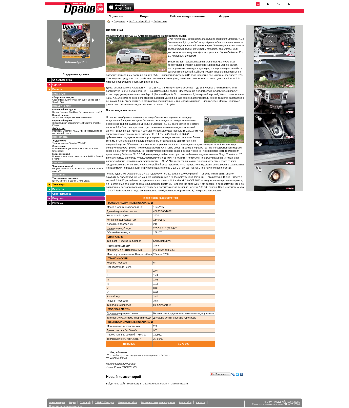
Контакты (200, 402)
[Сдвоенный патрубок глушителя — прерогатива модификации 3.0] (274, 87)
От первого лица (62, 80)
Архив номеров (57, 402)
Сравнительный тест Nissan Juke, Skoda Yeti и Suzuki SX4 (76, 99)
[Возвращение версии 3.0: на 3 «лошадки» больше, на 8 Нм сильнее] (274, 56)
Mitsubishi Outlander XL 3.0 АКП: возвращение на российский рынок (77, 130)
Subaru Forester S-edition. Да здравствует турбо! (77, 110)
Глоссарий (85, 402)
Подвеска (112, 313)
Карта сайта (185, 402)
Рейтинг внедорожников (187, 16)
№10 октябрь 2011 (139, 21)
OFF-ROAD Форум (104, 402)
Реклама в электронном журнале (158, 402)
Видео (144, 16)
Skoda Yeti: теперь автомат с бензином (72, 116)
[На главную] (258, 5)
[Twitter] (237, 374)
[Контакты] (289, 5)
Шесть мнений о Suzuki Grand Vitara (70, 179)
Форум (224, 16)
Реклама (57, 203)
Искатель (58, 189)
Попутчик (58, 198)
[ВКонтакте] (242, 374)
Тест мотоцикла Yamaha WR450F (69, 141)
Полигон (57, 89)
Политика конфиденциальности (65, 406)
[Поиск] (279, 5)
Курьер (56, 84)
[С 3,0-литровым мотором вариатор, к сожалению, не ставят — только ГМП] (274, 138)
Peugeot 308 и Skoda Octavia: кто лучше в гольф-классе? (77, 168)
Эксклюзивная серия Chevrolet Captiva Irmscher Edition (76, 123)
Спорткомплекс (61, 193)
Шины (110, 228)
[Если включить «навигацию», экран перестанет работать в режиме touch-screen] (274, 113)
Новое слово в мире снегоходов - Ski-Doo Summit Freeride (77, 156)
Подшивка (116, 16)
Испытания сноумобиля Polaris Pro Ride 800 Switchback (75, 148)
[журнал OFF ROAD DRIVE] (83, 14)
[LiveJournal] (233, 374)
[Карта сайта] (268, 5)
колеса (166, 167)
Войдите (111, 383)
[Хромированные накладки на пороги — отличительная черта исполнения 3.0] (274, 164)
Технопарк (58, 184)
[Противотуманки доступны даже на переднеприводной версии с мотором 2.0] (274, 189)
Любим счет (160, 21)
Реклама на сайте (127, 402)
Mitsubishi (221, 38)
